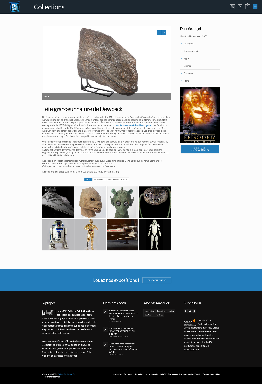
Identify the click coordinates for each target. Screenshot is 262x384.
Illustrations (161, 311)
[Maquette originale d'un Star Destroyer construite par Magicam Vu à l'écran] (58, 202)
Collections (118, 374)
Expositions (128, 374)
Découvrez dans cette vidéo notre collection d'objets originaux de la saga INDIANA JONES (123, 347)
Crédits (198, 374)
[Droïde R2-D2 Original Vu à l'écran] (58, 234)
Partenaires (173, 374)
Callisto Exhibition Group (67, 374)
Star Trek (159, 315)
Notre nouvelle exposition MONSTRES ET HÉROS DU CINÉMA (122, 331)
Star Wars (149, 315)
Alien (172, 311)
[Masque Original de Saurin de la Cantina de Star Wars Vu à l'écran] (90, 202)
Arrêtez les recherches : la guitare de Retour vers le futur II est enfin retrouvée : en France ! (123, 314)
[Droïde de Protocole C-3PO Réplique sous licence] (90, 234)
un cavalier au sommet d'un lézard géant (132, 125)
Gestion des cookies (211, 374)
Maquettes (149, 311)
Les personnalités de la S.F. (156, 374)
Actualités (139, 374)
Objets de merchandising (200, 149)
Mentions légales (186, 374)
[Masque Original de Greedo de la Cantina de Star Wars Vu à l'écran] (122, 202)
